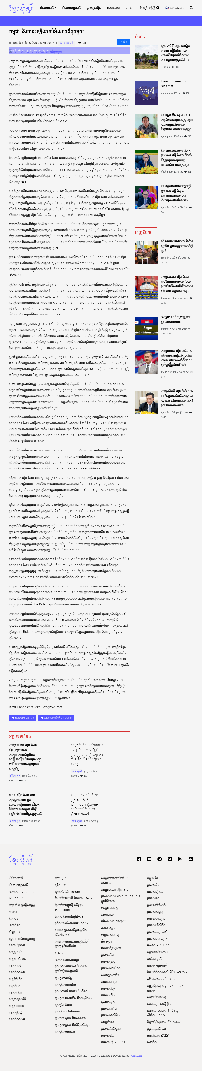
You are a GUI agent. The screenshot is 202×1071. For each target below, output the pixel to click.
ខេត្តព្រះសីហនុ (17, 952)
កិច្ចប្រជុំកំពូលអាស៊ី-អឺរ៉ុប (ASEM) (167, 972)
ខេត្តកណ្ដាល (16, 1006)
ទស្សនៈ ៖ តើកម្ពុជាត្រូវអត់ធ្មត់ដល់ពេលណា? (176, 320)
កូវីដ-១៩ (60, 885)
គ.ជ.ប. (59, 953)
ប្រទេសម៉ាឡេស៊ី (156, 918)
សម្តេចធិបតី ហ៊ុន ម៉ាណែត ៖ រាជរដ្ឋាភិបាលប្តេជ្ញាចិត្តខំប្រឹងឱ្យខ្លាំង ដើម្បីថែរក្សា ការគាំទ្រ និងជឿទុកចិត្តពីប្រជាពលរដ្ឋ (87, 755)
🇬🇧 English (174, 8)
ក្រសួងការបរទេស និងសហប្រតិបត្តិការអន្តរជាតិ (71, 969)
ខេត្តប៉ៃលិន (15, 979)
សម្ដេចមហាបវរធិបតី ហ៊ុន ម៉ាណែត (57, 718)
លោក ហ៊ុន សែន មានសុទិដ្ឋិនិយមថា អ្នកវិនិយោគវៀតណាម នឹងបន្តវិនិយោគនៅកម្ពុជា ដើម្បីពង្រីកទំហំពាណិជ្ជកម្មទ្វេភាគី (25, 805)
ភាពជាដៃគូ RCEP (158, 1035)
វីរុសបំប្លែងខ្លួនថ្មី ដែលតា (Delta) (74, 898)
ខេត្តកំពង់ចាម (17, 1019)
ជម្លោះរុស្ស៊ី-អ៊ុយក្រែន (113, 1042)
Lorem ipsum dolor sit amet (175, 84)
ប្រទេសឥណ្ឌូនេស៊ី (157, 932)
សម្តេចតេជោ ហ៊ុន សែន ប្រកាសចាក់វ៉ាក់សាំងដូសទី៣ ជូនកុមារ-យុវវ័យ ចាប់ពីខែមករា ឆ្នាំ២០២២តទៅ (84, 805)
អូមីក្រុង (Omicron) (67, 892)
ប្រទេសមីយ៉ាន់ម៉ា (157, 905)
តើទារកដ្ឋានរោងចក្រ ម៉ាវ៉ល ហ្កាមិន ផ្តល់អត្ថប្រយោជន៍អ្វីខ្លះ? (177, 246)
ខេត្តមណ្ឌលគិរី (17, 999)
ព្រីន (124, 42)
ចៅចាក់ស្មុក (108, 928)
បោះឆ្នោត (60, 878)
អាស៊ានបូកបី (154, 959)
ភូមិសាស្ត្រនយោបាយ (113, 921)
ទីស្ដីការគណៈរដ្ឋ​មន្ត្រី (67, 960)
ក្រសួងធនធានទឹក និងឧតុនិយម (73, 998)
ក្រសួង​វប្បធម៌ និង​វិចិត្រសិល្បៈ (72, 1025)
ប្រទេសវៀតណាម (157, 892)
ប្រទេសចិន (107, 955)
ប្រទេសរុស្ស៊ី (108, 962)
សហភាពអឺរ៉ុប (109, 982)
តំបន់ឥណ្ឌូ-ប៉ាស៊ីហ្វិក (159, 1004)
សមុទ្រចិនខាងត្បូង (158, 997)
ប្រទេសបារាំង (109, 1009)
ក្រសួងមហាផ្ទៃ (63, 978)
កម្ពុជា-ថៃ (152, 878)
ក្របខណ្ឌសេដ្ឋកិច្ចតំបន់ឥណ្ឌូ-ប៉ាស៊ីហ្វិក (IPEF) (165, 1013)
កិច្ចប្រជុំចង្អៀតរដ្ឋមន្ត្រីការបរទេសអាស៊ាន (165, 988)
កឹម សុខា (106, 941)
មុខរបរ (13, 912)
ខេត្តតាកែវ (15, 965)
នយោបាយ (113, 8)
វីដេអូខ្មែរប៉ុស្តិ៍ (148, 8)
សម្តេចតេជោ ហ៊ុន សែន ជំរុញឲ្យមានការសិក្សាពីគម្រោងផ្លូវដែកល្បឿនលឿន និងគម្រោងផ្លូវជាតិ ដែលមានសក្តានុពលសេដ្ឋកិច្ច (25, 757)
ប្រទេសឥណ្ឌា (109, 1035)
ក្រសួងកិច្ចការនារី (65, 1031)
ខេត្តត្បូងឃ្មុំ (15, 1013)
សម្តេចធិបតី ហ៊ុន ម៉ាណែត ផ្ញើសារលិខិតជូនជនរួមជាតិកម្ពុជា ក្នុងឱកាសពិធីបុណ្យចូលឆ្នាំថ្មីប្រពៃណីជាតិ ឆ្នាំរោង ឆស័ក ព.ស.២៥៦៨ (176, 358)
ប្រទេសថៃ (153, 885)
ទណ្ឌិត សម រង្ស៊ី (110, 935)
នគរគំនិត (14, 925)
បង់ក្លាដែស (107, 1022)
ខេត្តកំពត (14, 986)
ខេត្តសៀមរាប (17, 945)
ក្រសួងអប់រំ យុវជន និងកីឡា (71, 991)
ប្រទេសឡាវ (154, 898)
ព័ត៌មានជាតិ (47, 8)
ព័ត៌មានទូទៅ (15, 776)
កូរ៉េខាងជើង (108, 995)
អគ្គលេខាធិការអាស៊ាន (160, 952)
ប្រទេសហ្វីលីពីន (156, 925)
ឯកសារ (130, 8)
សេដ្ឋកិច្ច (152, 1042)
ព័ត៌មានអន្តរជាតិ (71, 8)
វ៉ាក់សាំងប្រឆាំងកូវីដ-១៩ (69, 916)
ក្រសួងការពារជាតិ (65, 984)
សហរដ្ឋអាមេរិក (110, 975)
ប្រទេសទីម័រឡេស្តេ (157, 939)
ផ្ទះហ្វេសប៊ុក (94, 8)
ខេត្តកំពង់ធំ (15, 992)
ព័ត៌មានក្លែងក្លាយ (111, 948)
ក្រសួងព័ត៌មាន (63, 1005)
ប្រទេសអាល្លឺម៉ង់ (110, 1015)
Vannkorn (136, 1056)
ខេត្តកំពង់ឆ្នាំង (17, 972)
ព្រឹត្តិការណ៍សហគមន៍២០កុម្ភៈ (72, 923)
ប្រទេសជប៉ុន (108, 988)
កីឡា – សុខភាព (18, 932)
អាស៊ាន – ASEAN (158, 945)
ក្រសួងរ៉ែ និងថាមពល (67, 1011)
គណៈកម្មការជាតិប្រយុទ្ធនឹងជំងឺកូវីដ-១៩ (71, 932)
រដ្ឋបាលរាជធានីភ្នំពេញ (22, 939)
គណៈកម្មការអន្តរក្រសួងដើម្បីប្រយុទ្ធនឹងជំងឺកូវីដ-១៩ (72, 944)
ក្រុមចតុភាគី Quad (158, 1029)
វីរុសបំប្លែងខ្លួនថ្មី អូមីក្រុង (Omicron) (69, 907)
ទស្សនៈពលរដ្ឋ (109, 908)
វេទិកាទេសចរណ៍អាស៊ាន (161, 979)
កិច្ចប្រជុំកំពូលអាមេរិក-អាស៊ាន (164, 1022)
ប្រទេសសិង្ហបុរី (155, 912)
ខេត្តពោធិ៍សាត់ (17, 959)
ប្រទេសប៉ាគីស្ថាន (111, 1029)
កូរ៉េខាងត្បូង (108, 1002)
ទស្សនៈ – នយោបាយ (22, 892)
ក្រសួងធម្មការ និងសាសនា (70, 1018)
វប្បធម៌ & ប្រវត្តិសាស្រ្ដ (22, 905)
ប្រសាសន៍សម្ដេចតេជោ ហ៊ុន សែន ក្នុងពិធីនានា (120, 899)
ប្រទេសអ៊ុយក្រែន (111, 968)
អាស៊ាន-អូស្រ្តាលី (157, 965)
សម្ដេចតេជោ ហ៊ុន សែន (24, 718)
